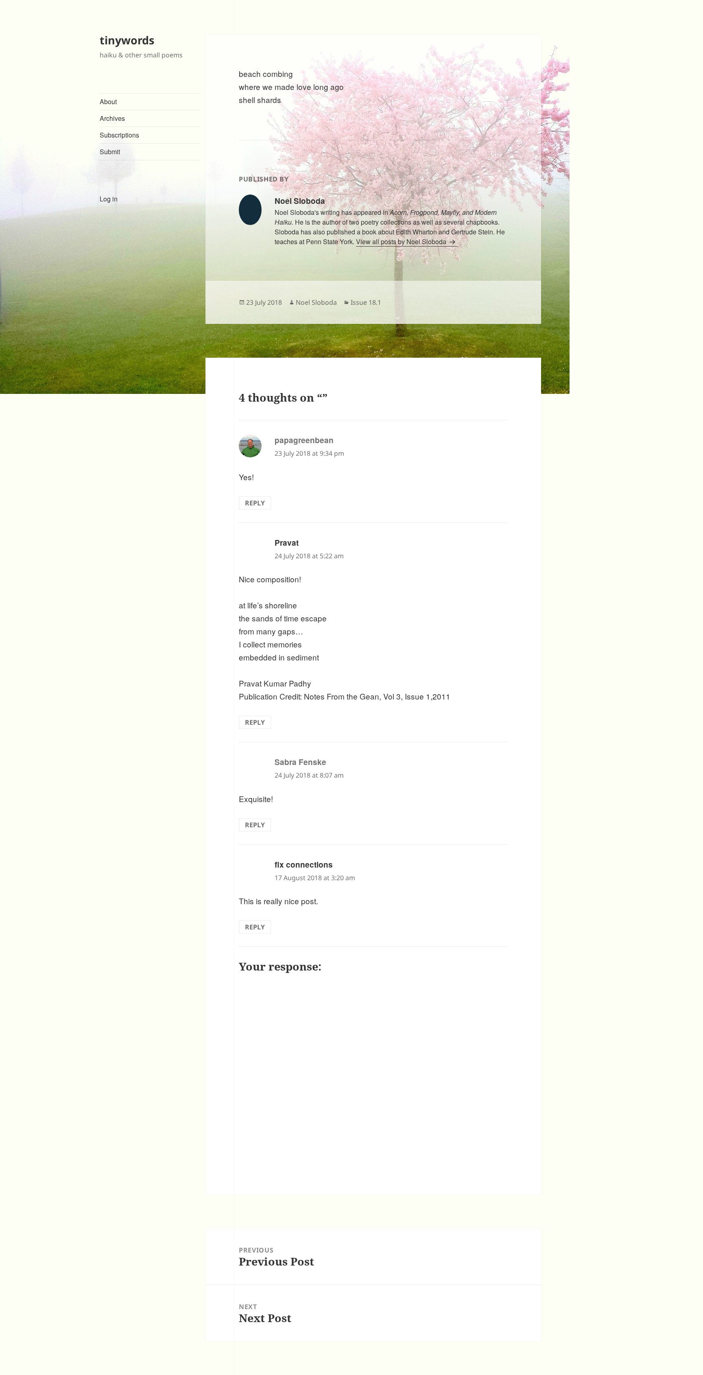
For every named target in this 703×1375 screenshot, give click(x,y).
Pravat (287, 542)
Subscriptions (119, 135)
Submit (110, 151)
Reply (255, 502)
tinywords (127, 40)
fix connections (304, 864)
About (108, 101)
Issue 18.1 (366, 302)
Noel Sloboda (316, 302)
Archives (112, 118)
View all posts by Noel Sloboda (402, 241)
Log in (109, 198)
